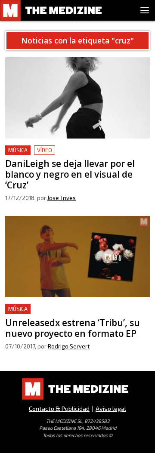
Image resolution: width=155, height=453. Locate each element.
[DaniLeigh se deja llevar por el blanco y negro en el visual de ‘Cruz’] (77, 98)
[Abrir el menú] (144, 10)
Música (18, 150)
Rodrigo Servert (69, 346)
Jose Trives (61, 197)
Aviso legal (111, 408)
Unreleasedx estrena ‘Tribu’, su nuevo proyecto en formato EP (62, 314)
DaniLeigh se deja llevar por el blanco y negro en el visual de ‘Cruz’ (77, 155)
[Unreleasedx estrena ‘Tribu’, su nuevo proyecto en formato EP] (77, 256)
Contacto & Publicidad (59, 408)
